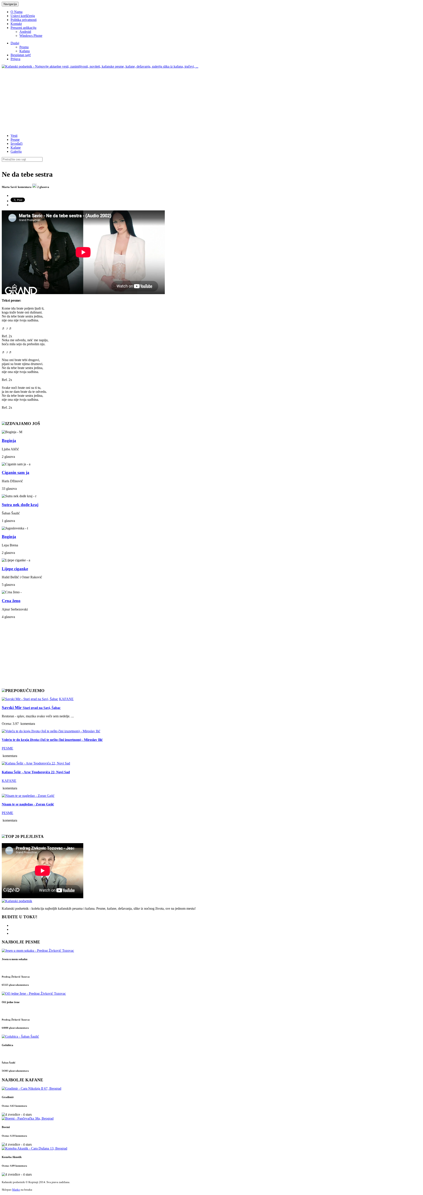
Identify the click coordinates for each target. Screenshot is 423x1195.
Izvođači (16, 143)
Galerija (16, 151)
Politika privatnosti (24, 20)
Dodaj (15, 43)
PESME (7, 748)
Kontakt (16, 24)
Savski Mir (31, 707)
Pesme (15, 139)
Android (25, 31)
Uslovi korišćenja (23, 16)
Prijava (15, 59)
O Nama (16, 12)
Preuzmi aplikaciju (23, 28)
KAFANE (66, 699)
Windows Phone (30, 35)
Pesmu (24, 47)
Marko (16, 1189)
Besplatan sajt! (21, 55)
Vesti (14, 135)
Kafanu (24, 51)
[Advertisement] (134, 99)
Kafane (16, 147)
